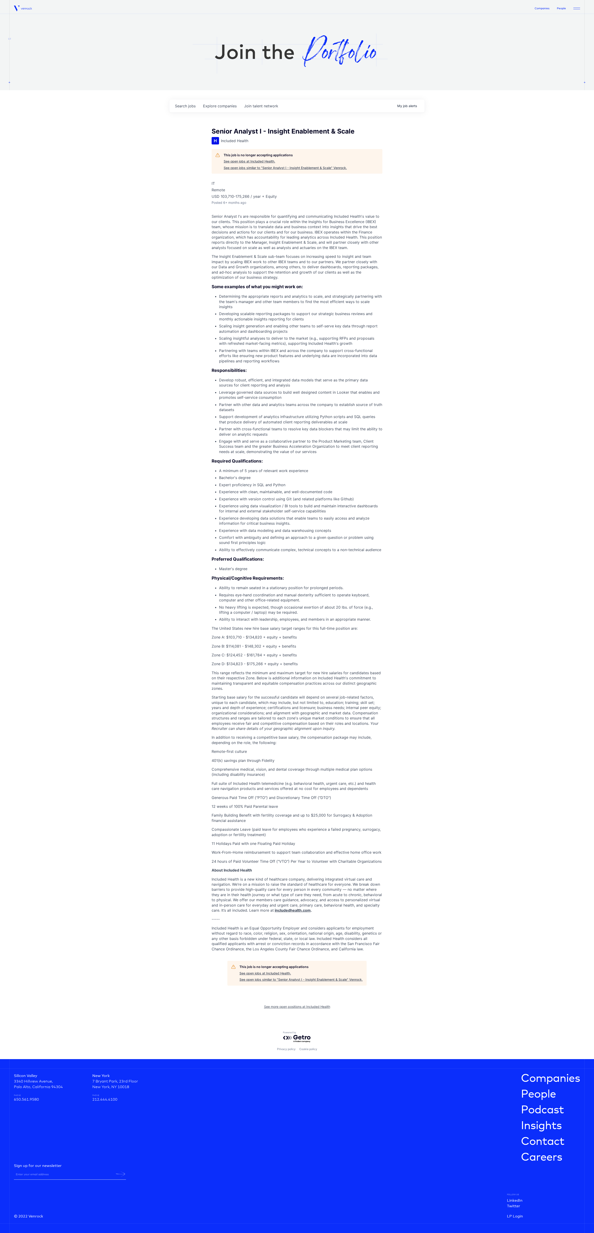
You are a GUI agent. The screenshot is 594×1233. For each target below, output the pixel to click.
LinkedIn (515, 1200)
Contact (542, 1141)
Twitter (513, 1206)
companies (220, 106)
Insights (541, 1125)
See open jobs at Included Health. (249, 161)
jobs (185, 106)
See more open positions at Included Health (297, 1007)
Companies (542, 8)
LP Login (515, 1216)
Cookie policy (308, 1049)
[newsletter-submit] (120, 1174)
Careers (541, 1157)
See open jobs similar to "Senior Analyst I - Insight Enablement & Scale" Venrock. (285, 168)
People (561, 8)
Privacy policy (286, 1049)
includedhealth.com (293, 910)
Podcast (542, 1110)
